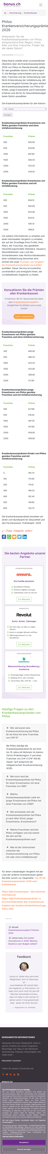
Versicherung (15, 13)
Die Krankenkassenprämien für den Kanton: (24, 103)
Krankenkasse (30, 13)
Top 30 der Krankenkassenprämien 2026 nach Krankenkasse (24, 881)
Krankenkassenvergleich (26, 302)
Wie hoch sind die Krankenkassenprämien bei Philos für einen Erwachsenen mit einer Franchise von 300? (23, 781)
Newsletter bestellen (11, 1060)
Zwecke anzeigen (24, 1149)
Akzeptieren (24, 1142)
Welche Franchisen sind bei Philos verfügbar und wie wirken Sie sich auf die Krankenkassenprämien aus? (22, 834)
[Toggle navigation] (40, 4)
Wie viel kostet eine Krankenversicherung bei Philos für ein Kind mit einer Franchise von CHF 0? (22, 733)
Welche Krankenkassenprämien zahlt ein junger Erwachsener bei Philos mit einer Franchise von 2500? (23, 799)
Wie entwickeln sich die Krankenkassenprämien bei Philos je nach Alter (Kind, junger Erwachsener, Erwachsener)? (23, 817)
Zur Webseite (24, 599)
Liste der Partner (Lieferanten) (12, 1136)
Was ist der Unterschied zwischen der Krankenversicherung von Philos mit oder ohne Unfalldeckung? (23, 852)
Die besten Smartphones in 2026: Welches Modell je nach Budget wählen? (22, 941)
